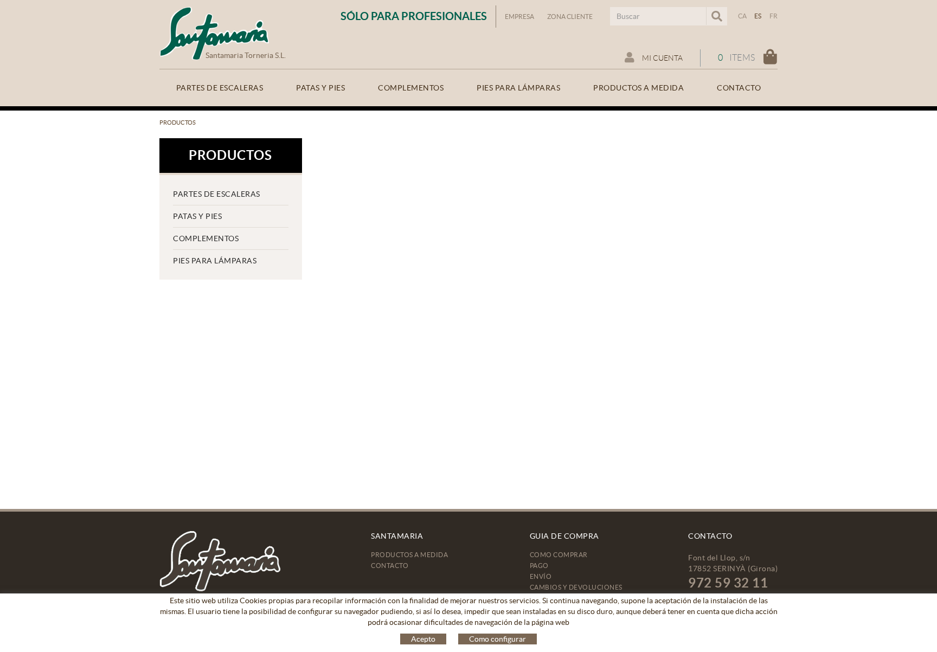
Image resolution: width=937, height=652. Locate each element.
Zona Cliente (570, 16)
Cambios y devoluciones (576, 587)
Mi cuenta (661, 58)
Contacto (389, 565)
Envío (541, 576)
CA (742, 16)
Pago (539, 565)
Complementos (206, 238)
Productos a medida (409, 554)
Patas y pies (197, 216)
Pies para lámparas (214, 260)
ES (758, 16)
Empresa (519, 16)
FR (773, 16)
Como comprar (559, 554)
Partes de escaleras (216, 194)
